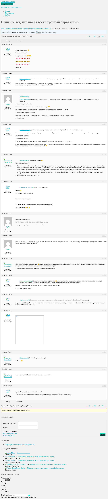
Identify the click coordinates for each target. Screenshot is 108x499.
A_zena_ (8, 104)
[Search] (29, 495)
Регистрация (9, 13)
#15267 (104, 386)
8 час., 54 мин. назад (50, 32)
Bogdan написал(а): (25, 300)
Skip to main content (8, 2)
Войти (7, 15)
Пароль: (5, 427)
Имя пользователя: (9, 423)
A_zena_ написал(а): (25, 79)
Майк (43, 32)
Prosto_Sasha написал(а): (26, 281)
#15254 (104, 181)
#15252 (104, 124)
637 (95, 36)
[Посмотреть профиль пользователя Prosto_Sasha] (8, 264)
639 (102, 36)
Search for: (4, 495)
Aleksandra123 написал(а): (27, 187)
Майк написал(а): (24, 96)
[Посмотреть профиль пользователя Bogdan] (8, 225)
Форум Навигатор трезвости (11, 7)
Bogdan (8, 227)
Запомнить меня (11, 431)
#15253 (104, 154)
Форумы (25, 28)
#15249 (104, 44)
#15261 (104, 275)
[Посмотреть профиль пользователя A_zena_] (8, 102)
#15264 (104, 352)
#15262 (104, 294)
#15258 (104, 213)
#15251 (104, 91)
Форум (7, 11)
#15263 (104, 310)
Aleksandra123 (8, 162)
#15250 (104, 73)
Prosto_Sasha (7, 266)
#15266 (104, 369)
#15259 (104, 236)
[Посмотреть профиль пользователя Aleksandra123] (8, 160)
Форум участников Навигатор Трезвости (11, 28)
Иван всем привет (23, 453)
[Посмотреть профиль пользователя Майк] (38, 32)
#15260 (104, 258)
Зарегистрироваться (10, 433)
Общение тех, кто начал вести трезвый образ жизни (35, 457)
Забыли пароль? (8, 435)
